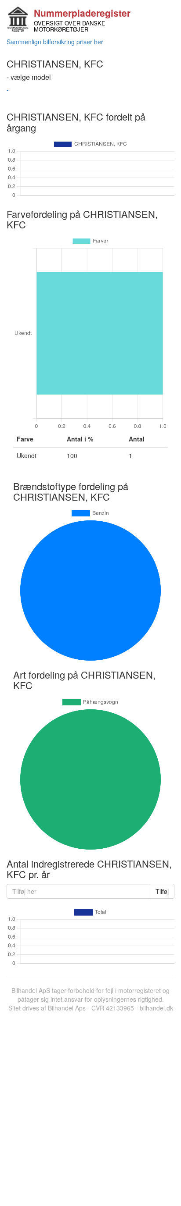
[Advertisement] (90, 1107)
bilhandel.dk (156, 1007)
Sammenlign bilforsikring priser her (55, 41)
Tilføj (162, 891)
